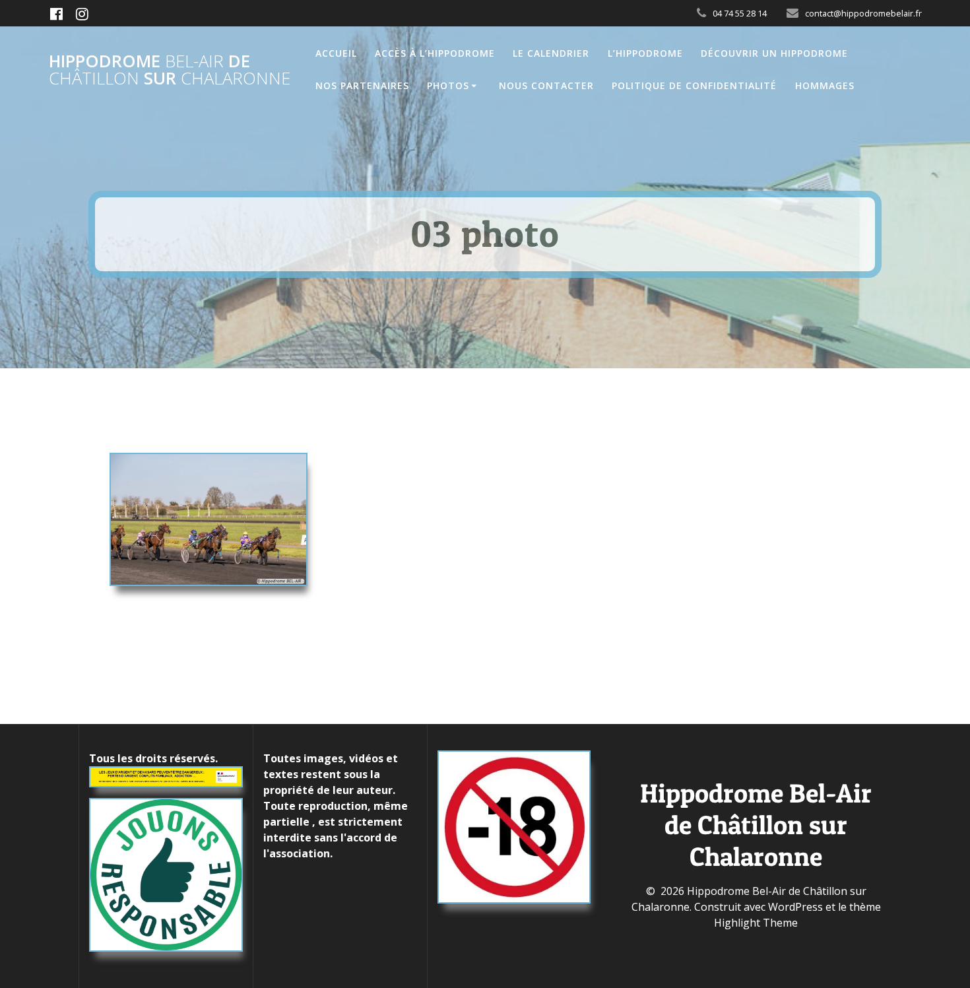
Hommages (825, 85)
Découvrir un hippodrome (774, 53)
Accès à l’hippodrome (435, 53)
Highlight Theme (756, 922)
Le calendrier (551, 53)
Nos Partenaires (362, 85)
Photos (448, 85)
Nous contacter (546, 85)
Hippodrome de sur (169, 69)
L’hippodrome (645, 53)
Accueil (336, 53)
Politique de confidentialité (694, 85)
